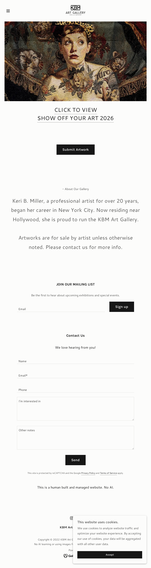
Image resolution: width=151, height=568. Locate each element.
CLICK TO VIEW (75, 110)
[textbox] (61, 307)
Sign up (121, 307)
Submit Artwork (75, 150)
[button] (15, 11)
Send (75, 460)
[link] (75, 10)
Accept (110, 554)
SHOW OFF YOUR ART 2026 (75, 118)
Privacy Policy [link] (88, 473)
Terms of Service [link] (108, 473)
